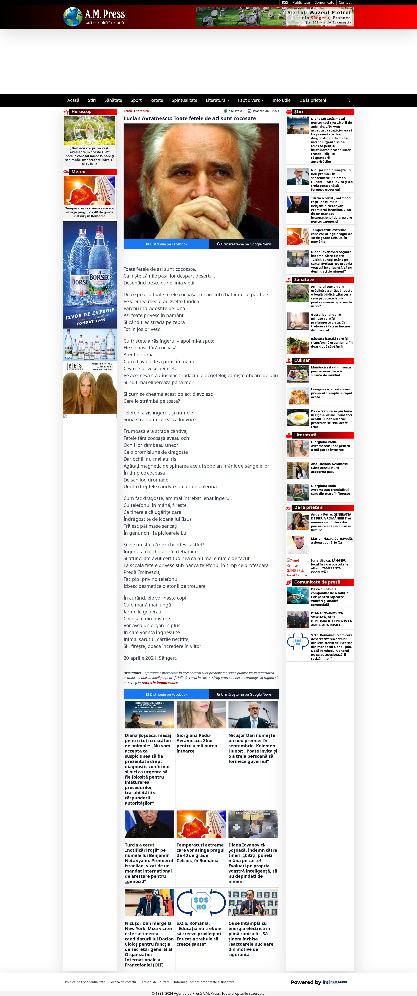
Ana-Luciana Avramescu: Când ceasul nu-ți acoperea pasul (330, 467)
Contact (345, 2)
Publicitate (301, 2)
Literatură (215, 100)
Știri (92, 100)
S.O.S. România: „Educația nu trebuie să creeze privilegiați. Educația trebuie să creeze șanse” (200, 934)
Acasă (73, 100)
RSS (285, 2)
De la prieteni (312, 100)
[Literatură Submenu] (229, 100)
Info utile (282, 100)
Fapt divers (249, 100)
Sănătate (113, 100)
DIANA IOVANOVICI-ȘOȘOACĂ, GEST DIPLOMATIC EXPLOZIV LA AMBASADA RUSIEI (331, 619)
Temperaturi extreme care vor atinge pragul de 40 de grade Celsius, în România (89, 212)
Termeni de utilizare (155, 982)
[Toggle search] (348, 100)
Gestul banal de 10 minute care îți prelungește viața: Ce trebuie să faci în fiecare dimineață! (330, 322)
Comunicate (324, 2)
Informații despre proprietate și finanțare (204, 982)
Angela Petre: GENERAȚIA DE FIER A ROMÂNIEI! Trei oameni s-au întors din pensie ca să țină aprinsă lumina (331, 522)
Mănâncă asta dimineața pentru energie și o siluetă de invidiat (331, 371)
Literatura (141, 111)
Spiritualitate (184, 100)
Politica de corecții (122, 982)
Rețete (156, 100)
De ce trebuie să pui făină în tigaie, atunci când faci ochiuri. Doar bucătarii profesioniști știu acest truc (331, 419)
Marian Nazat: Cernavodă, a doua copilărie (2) (331, 540)
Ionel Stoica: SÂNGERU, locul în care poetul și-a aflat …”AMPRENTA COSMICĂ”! (329, 566)
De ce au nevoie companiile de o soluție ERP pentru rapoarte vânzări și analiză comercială (329, 596)
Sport (136, 100)
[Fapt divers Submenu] (264, 100)
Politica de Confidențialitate (85, 982)
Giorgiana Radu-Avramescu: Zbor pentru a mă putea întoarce (197, 743)
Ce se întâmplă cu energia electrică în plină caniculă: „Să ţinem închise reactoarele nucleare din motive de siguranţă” (250, 939)
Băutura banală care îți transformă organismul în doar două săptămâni (331, 342)
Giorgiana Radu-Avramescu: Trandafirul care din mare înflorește (330, 489)
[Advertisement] (208, 61)
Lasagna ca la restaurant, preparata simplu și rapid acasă (331, 393)
